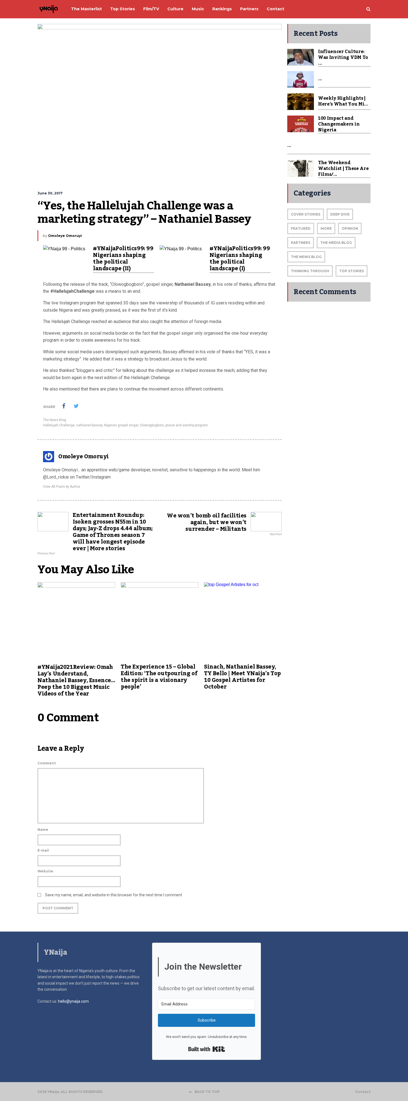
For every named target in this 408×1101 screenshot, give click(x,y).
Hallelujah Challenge (59, 425)
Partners (300, 243)
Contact (363, 1091)
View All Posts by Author (61, 487)
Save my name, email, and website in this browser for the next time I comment (113, 895)
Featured (301, 228)
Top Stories (351, 271)
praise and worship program (186, 425)
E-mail (43, 850)
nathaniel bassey (89, 425)
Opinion (350, 228)
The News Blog (54, 420)
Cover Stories (305, 214)
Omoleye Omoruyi (65, 236)
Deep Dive (339, 214)
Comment (46, 763)
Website (45, 871)
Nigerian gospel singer (121, 425)
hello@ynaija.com (73, 1001)
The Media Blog (336, 243)
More (326, 228)
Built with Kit (206, 1049)
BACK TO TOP (207, 1092)
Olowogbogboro (152, 425)
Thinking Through (310, 271)
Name (42, 829)
